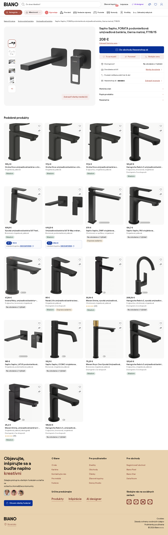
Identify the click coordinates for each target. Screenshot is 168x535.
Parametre (104, 100)
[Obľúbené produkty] (155, 4)
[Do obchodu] (55, 66)
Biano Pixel (131, 469)
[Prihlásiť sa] (161, 4)
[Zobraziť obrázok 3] (12, 62)
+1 (12, 89)
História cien (105, 89)
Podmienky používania (154, 524)
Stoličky (127, 12)
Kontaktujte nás (59, 474)
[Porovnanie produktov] (149, 4)
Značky (92, 465)
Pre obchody (133, 458)
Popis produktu (106, 94)
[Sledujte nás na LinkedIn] (149, 501)
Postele (101, 12)
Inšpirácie (124, 4)
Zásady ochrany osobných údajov (149, 521)
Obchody (93, 469)
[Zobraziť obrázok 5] (12, 80)
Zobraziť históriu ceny (108, 43)
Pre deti (67, 12)
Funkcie (55, 483)
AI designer (139, 4)
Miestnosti (33, 12)
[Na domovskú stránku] (11, 4)
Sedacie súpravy (84, 12)
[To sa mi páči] (39, 126)
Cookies (160, 519)
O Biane (56, 458)
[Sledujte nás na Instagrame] (129, 501)
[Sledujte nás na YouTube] (143, 501)
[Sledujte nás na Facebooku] (136, 501)
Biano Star (131, 474)
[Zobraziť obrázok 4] (12, 71)
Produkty (58, 499)
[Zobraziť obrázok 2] (12, 53)
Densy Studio (95, 483)
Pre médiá (56, 478)
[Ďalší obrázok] (121, 204)
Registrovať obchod (136, 465)
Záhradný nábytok (144, 12)
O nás (54, 465)
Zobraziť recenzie (152, 81)
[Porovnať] (39, 131)
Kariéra (55, 469)
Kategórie (13, 12)
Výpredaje (53, 12)
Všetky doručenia (153, 69)
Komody (114, 12)
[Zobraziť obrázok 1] (12, 44)
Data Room (132, 478)
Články (92, 474)
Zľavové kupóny (111, 4)
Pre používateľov (98, 458)
